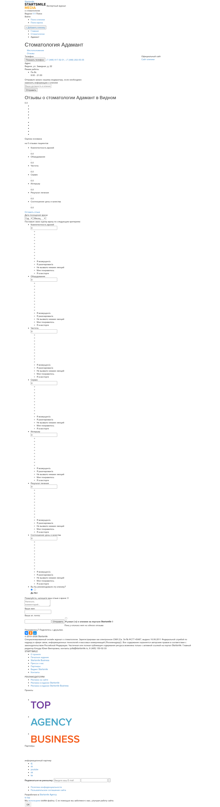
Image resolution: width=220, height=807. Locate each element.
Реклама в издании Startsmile (45, 682)
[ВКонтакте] (26, 633)
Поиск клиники (38, 19)
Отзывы (30, 53)
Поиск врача (37, 22)
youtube (34, 769)
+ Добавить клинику (35, 27)
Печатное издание (40, 657)
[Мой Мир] (35, 633)
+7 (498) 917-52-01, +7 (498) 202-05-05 (65, 59)
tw (32, 775)
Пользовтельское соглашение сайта (48, 789)
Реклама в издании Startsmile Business (50, 685)
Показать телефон (35, 59)
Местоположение (35, 50)
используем (34, 800)
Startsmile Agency (48, 794)
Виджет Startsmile (39, 669)
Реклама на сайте (39, 679)
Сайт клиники (148, 59)
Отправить (31, 89)
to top (27, 797)
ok (32, 772)
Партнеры (36, 666)
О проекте (36, 654)
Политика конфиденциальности (46, 786)
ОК (28, 804)
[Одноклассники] (30, 633)
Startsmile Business (40, 660)
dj (31, 763)
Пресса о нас (37, 663)
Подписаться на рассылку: (39, 780)
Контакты (35, 672)
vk (32, 766)
